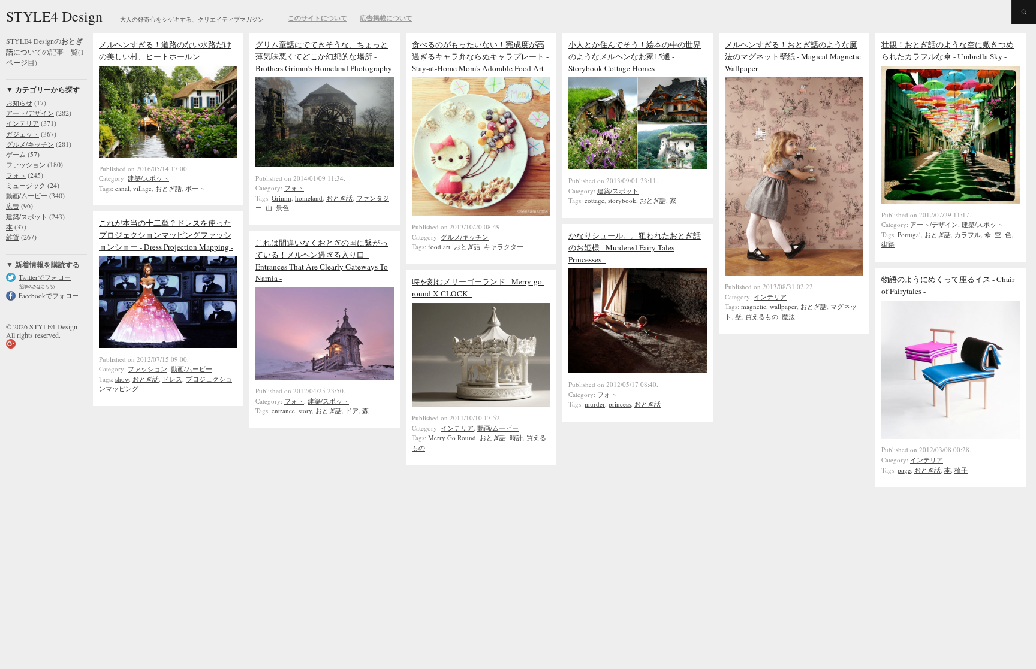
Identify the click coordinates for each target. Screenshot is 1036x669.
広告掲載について (386, 18)
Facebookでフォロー (49, 295)
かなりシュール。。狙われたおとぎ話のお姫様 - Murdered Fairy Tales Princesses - (634, 247)
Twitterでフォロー (45, 277)
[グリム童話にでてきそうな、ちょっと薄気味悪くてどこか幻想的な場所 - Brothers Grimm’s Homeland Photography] (324, 164)
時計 (516, 437)
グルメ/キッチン (30, 144)
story (305, 410)
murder (595, 403)
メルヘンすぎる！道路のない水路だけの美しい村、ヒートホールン (165, 50)
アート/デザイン (30, 112)
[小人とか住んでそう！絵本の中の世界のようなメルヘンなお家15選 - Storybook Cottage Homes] (637, 166)
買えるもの (761, 316)
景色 (282, 207)
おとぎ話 (168, 188)
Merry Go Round (452, 437)
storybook (622, 200)
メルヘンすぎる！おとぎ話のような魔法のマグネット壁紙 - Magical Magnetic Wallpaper (793, 56)
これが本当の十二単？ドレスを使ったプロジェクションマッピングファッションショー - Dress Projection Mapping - (166, 234)
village (142, 188)
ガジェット (22, 133)
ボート (195, 188)
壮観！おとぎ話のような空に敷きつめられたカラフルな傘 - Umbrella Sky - (947, 50)
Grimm (281, 197)
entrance (283, 410)
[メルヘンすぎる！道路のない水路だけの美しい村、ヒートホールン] (168, 154)
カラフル (967, 234)
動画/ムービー (26, 195)
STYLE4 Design (54, 16)
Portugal (909, 234)
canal (122, 188)
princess (620, 403)
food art (439, 246)
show (122, 378)
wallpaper (783, 306)
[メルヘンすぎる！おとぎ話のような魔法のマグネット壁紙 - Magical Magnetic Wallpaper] (794, 272)
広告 (12, 205)
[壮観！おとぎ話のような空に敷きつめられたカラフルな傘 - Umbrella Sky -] (950, 200)
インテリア (22, 123)
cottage (594, 200)
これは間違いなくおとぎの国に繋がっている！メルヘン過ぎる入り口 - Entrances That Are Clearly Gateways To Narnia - (321, 260)
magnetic (753, 306)
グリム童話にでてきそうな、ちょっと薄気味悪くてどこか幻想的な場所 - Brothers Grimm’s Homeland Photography (323, 56)
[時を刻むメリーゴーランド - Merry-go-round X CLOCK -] (481, 403)
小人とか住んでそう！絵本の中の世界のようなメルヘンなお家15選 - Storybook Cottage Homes (634, 56)
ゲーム (16, 154)
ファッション (26, 164)
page (904, 469)
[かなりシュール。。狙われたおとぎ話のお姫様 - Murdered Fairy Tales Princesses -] (637, 370)
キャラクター (503, 246)
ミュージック (26, 185)
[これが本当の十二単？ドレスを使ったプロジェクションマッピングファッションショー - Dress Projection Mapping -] (168, 345)
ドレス (172, 378)
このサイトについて (317, 18)
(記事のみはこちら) (37, 286)
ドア (352, 410)
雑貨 (12, 236)
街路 (888, 244)
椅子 (961, 469)
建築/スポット (26, 216)
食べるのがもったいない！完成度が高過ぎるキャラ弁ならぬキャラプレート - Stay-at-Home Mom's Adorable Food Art (480, 56)
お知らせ (19, 102)
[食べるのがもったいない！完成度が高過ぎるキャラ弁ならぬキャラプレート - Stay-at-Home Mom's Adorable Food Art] (481, 212)
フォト (16, 175)
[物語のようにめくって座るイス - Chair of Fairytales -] (950, 436)
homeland (309, 197)
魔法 (788, 316)
